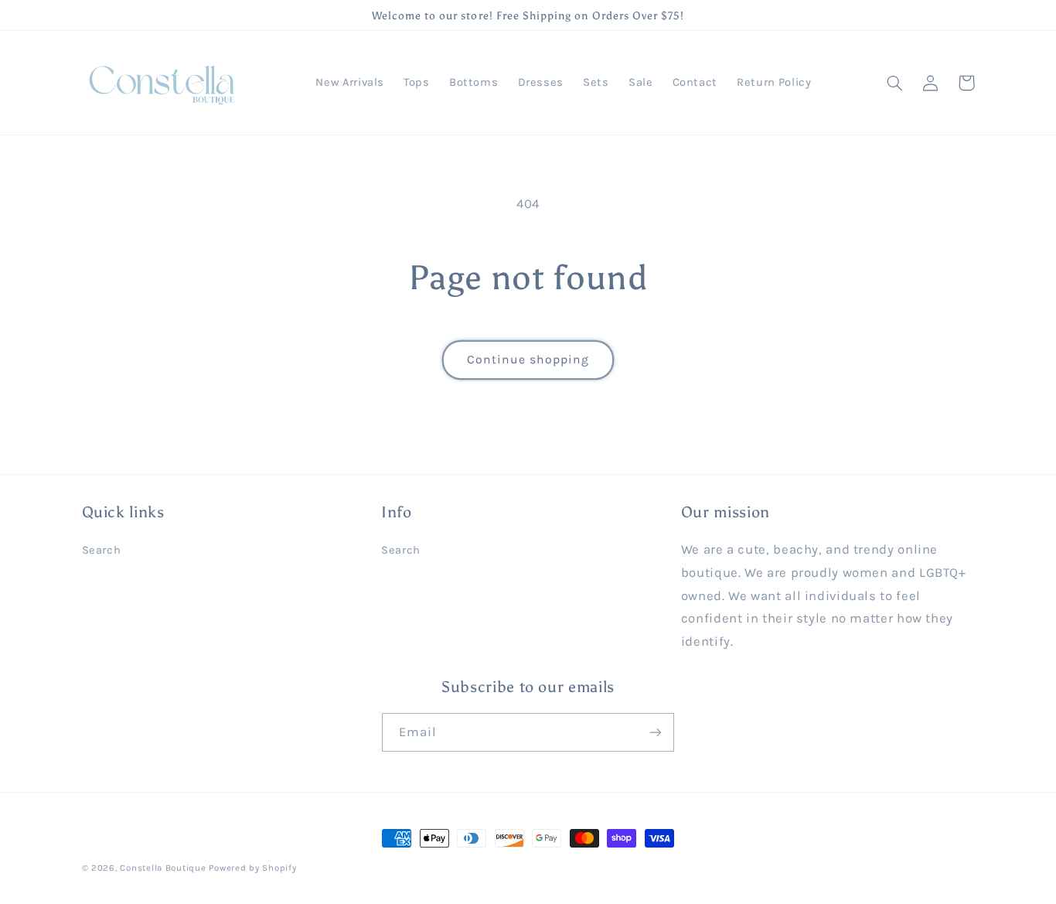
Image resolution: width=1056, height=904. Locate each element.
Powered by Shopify (252, 867)
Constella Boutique (163, 867)
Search (101, 550)
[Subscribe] (655, 732)
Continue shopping (528, 360)
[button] (895, 83)
